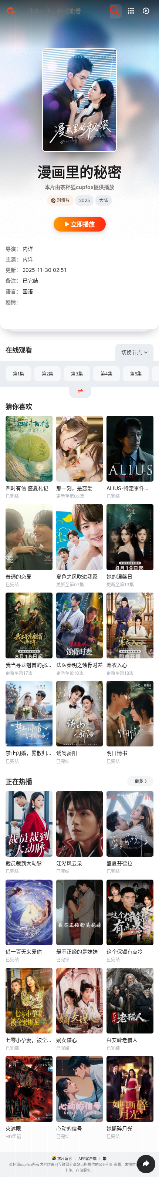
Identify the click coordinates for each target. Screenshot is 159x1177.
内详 (28, 249)
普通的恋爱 (18, 576)
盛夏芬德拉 (119, 863)
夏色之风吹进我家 (77, 576)
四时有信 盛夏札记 (27, 488)
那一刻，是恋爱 (74, 488)
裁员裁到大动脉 (24, 863)
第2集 (47, 374)
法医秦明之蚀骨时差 (79, 665)
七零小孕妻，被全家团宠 (29, 1040)
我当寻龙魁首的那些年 (29, 665)
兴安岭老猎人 (122, 1040)
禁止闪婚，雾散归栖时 (29, 753)
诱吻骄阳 (66, 753)
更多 (139, 781)
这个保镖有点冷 (124, 951)
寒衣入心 (116, 665)
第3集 (77, 374)
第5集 (136, 374)
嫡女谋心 (66, 1040)
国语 (28, 291)
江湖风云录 (69, 863)
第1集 (18, 374)
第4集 (106, 374)
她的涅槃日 (119, 576)
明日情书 (116, 753)
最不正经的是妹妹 (77, 951)
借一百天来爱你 (24, 951)
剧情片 (63, 200)
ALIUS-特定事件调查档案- (129, 488)
